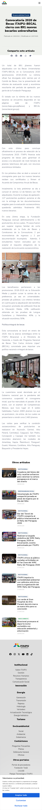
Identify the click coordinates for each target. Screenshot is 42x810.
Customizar (21, 800)
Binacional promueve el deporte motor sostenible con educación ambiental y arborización (27, 626)
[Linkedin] (27, 654)
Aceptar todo (21, 795)
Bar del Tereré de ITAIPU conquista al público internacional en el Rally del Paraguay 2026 (28, 518)
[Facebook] (10, 654)
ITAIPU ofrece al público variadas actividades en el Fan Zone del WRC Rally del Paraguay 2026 (28, 561)
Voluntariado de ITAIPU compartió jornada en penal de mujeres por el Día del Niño (28, 497)
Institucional (23, 469)
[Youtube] (23, 654)
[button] (39, 3)
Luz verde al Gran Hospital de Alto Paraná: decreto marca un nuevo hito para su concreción (27, 604)
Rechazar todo (21, 806)
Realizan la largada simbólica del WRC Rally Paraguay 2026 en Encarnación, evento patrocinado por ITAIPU (28, 540)
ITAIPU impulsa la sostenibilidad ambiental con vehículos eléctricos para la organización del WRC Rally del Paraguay (28, 582)
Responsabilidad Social (21, 15)
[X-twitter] (18, 654)
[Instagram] (14, 654)
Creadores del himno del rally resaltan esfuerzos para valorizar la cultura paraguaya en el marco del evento (28, 477)
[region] (21, 792)
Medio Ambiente (23, 619)
